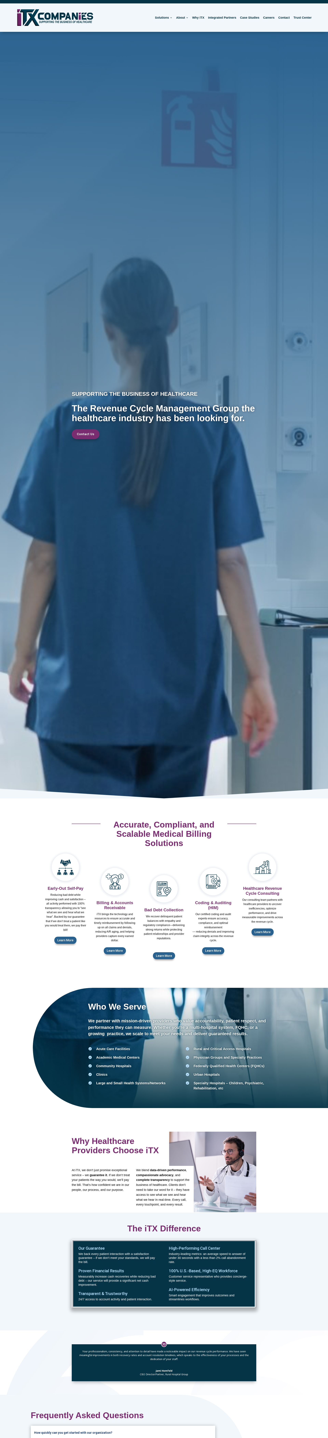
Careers (269, 17)
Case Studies (249, 17)
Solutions (162, 17)
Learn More (65, 940)
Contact (284, 17)
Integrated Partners (222, 17)
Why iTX (198, 17)
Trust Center (302, 17)
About (180, 17)
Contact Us (85, 434)
